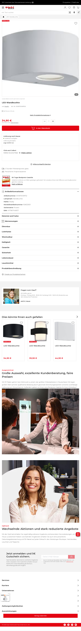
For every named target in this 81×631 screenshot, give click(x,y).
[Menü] (2, 7)
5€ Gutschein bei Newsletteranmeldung (16, 2)
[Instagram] (68, 625)
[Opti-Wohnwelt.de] (34, 7)
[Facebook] (65, 625)
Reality (7, 106)
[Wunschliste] (69, 7)
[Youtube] (76, 625)
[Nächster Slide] (77, 316)
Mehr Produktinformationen (40, 115)
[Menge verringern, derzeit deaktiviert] (45, 121)
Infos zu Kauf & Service (42, 164)
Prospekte (66, 2)
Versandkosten (14, 122)
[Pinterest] (72, 625)
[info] (12, 143)
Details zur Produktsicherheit (14, 274)
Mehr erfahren (17, 184)
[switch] (5, 599)
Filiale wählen (26, 153)
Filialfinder (75, 2)
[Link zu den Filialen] (74, 7)
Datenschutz (69, 561)
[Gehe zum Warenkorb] (78, 7)
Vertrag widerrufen (40, 616)
